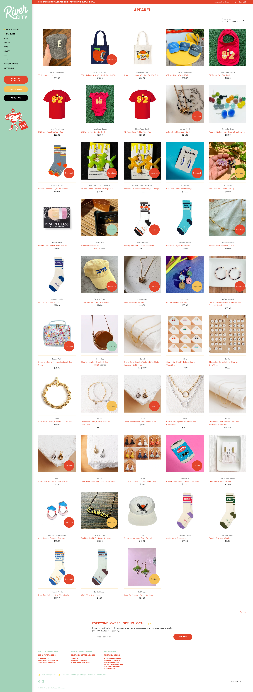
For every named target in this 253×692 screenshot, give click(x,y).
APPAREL (7, 42)
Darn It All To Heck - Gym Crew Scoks (53, 595)
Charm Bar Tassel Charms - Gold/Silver (140, 481)
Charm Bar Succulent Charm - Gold (52, 481)
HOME (6, 38)
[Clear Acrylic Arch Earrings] (227, 453)
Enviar (183, 637)
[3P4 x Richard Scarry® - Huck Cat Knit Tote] (142, 47)
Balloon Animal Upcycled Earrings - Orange (141, 188)
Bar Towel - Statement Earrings (179, 188)
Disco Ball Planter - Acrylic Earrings (138, 595)
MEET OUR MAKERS (11, 64)
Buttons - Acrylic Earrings (176, 302)
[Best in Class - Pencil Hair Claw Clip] (57, 217)
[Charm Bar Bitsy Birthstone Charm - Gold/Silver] (185, 334)
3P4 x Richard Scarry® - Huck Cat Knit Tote (141, 75)
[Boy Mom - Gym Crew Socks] (185, 217)
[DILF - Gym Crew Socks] (99, 567)
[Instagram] (43, 681)
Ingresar (217, 2)
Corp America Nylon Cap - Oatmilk (138, 538)
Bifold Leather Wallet (90, 245)
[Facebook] (39, 681)
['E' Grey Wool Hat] (57, 47)
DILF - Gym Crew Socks (90, 595)
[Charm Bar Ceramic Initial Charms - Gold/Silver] (227, 334)
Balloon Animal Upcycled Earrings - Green (98, 188)
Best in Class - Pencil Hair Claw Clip (52, 245)
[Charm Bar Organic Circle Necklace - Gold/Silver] (185, 394)
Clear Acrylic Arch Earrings (220, 481)
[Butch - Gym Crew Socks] (57, 274)
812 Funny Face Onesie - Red (93, 132)
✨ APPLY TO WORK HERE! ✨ (49, 675)
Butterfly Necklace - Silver (134, 302)
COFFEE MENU (9, 68)
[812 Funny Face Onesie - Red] (99, 104)
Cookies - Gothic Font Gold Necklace (96, 538)
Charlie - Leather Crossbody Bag (94, 362)
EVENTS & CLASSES (16, 79)
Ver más (243, 612)
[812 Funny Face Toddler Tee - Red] (142, 104)
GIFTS (6, 47)
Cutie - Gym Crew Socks (176, 538)
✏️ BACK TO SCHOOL (12, 30)
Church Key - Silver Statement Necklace (182, 481)
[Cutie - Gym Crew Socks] (185, 510)
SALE (6, 60)
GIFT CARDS (16, 89)
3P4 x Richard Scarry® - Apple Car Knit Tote (99, 75)
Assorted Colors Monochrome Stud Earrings (227, 132)
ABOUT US (16, 98)
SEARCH (66, 675)
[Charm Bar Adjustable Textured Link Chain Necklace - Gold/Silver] (142, 334)
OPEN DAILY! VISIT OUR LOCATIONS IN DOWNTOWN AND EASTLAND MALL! (66, 2)
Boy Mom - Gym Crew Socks (178, 245)
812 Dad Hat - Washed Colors (178, 75)
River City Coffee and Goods (54, 688)
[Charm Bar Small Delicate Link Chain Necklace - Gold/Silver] (227, 394)
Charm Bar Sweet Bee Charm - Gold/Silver (98, 481)
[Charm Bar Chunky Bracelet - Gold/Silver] (57, 394)
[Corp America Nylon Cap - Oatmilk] (142, 510)
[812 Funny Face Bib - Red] (227, 47)
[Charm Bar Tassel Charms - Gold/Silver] (142, 453)
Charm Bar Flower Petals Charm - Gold (140, 421)
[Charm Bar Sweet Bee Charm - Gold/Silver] (99, 453)
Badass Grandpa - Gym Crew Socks (53, 188)
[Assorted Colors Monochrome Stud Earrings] (227, 104)
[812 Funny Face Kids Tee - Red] (57, 104)
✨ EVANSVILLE (9, 34)
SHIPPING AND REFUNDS (97, 675)
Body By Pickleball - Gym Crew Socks (139, 245)
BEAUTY (7, 51)
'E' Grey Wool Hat (45, 75)
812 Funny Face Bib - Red (219, 75)
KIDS (5, 55)
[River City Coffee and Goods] (16, 12)
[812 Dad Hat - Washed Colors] (185, 47)
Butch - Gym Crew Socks (48, 302)
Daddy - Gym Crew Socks (219, 538)
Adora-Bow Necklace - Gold (177, 132)
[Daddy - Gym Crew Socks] (227, 510)
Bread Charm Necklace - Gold (221, 245)
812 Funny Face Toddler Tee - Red (137, 132)
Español (234, 681)
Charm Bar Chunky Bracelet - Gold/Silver (55, 421)
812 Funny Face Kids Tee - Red (50, 132)
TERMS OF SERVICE (78, 675)
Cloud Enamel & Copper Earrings (51, 538)
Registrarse (225, 2)
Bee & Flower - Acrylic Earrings (221, 188)
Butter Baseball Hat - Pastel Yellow (95, 302)
